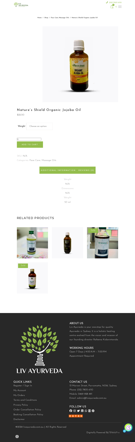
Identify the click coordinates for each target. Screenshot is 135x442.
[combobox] (39, 126)
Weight (21, 126)
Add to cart (30, 144)
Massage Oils (64, 17)
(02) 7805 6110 (115, 3)
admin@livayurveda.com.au (91, 398)
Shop (46, 17)
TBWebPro (114, 432)
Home (39, 17)
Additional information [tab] (58, 170)
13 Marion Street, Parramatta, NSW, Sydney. (93, 386)
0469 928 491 (85, 394)
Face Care (54, 17)
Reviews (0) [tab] (86, 170)
